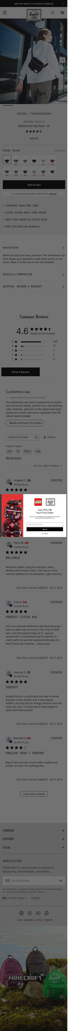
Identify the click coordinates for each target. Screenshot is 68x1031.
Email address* (31, 521)
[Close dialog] (64, 496)
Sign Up (45, 529)
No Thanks (45, 533)
